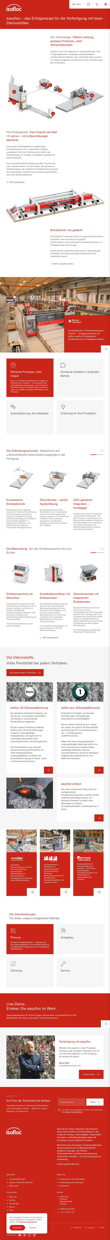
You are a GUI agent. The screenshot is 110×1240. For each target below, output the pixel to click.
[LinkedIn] (34, 1235)
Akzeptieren (17, 1227)
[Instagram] (29, 1235)
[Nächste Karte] (97, 451)
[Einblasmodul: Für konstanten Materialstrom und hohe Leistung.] (50, 85)
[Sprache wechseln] (105, 4)
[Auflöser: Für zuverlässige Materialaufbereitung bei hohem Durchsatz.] (14, 103)
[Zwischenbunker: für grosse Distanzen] (44, 84)
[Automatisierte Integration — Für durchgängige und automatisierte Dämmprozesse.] (92, 95)
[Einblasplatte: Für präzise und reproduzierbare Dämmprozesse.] (82, 96)
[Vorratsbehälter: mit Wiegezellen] (60, 90)
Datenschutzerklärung (73, 1112)
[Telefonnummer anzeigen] (97, 4)
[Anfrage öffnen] (88, 4)
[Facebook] (24, 1235)
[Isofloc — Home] (13, 7)
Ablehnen (33, 1227)
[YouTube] (20, 1235)
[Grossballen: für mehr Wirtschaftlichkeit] (53, 114)
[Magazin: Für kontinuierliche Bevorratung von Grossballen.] (14, 92)
